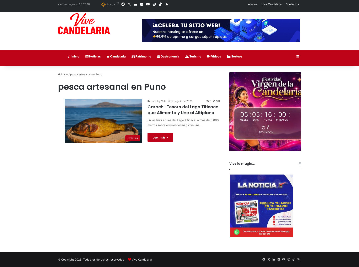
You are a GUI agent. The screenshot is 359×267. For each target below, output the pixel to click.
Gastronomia (169, 56)
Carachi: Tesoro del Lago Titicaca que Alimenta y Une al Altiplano (183, 110)
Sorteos (236, 56)
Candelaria (117, 56)
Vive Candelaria (272, 4)
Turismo (195, 56)
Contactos (292, 4)
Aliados (252, 4)
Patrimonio (143, 56)
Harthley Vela (158, 101)
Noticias (95, 56)
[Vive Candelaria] (84, 23)
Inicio (75, 56)
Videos (215, 56)
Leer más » (160, 137)
